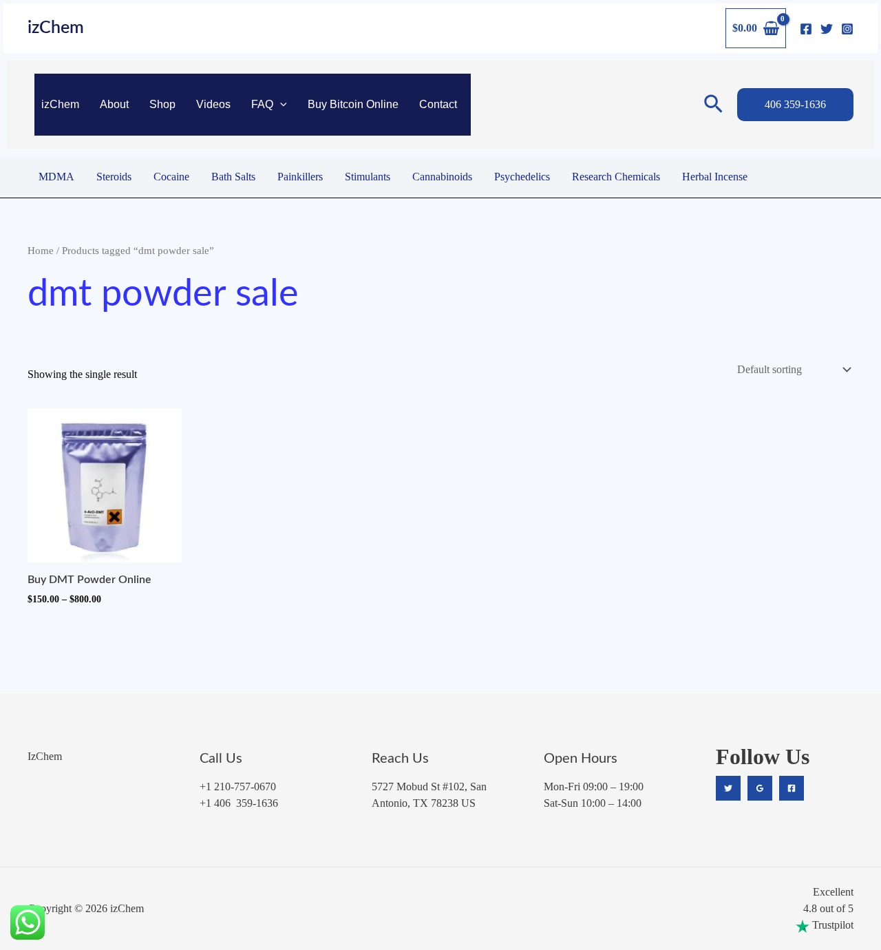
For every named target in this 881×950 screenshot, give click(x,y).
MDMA (56, 176)
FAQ (262, 104)
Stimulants (367, 176)
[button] (280, 105)
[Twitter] (826, 29)
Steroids (113, 176)
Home (41, 250)
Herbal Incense (714, 176)
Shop (162, 104)
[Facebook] (806, 29)
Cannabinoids (442, 176)
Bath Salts (233, 176)
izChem (56, 27)
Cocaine (171, 176)
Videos (213, 104)
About (114, 104)
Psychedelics (522, 176)
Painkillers (300, 176)
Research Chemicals (616, 176)
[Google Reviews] (759, 788)
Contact (438, 104)
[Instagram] (847, 29)
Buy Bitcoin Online (353, 104)
